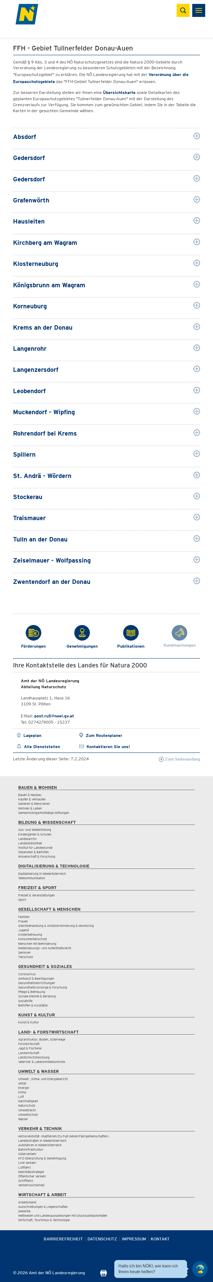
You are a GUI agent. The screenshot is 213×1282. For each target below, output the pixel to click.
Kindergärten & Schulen (34, 834)
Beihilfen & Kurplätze (33, 1005)
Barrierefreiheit (63, 1238)
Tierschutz (25, 957)
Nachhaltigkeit (28, 1101)
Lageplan (32, 735)
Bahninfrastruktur (30, 1149)
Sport (22, 900)
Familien (24, 917)
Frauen (23, 921)
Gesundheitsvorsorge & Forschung (42, 987)
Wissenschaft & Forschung (36, 856)
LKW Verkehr (27, 1163)
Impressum (134, 1238)
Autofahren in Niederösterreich (40, 1145)
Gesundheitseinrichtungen (36, 983)
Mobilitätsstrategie (31, 1172)
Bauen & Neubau (29, 795)
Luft (21, 1097)
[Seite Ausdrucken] (103, 1274)
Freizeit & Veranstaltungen (36, 895)
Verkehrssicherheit (31, 1185)
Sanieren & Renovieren (34, 804)
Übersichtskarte (119, 92)
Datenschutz (102, 1238)
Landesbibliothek (30, 843)
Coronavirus (27, 974)
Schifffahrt (25, 1181)
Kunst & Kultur (28, 1022)
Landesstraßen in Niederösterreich (42, 1141)
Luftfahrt (24, 1167)
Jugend (23, 930)
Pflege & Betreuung (31, 992)
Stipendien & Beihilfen (33, 852)
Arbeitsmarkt (27, 1202)
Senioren (24, 952)
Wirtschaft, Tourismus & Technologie (44, 1220)
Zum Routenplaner (104, 735)
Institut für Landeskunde (35, 848)
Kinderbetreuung (30, 934)
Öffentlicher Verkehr (32, 1176)
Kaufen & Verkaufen (32, 799)
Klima (22, 1092)
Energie (23, 1088)
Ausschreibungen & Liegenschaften (43, 1207)
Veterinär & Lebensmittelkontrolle (41, 1062)
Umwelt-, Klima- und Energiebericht (43, 1079)
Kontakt (160, 1238)
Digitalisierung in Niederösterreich (42, 874)
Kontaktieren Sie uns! (108, 746)
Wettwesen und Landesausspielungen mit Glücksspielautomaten (62, 1215)
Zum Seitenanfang (182, 759)
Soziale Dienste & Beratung (37, 996)
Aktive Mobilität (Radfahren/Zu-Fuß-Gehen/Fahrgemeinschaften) (63, 1136)
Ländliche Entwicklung (34, 1057)
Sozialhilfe (25, 1001)
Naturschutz (26, 1105)
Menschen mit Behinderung (37, 944)
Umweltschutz (28, 1115)
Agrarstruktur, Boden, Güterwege (41, 1039)
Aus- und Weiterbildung (34, 830)
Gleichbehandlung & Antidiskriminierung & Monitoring (56, 926)
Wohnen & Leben (30, 808)
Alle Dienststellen (42, 746)
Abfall (22, 1083)
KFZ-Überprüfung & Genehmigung (42, 1158)
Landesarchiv (27, 839)
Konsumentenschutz (32, 939)
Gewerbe (24, 1211)
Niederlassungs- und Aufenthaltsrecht (44, 948)
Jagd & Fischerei (30, 1048)
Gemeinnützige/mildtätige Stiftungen (43, 813)
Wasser (23, 1119)
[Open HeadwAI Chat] (200, 1269)
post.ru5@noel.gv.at (54, 715)
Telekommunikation (31, 878)
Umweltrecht (27, 1110)
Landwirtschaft (28, 1053)
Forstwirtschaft (28, 1044)
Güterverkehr (27, 1154)
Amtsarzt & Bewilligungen (36, 978)
